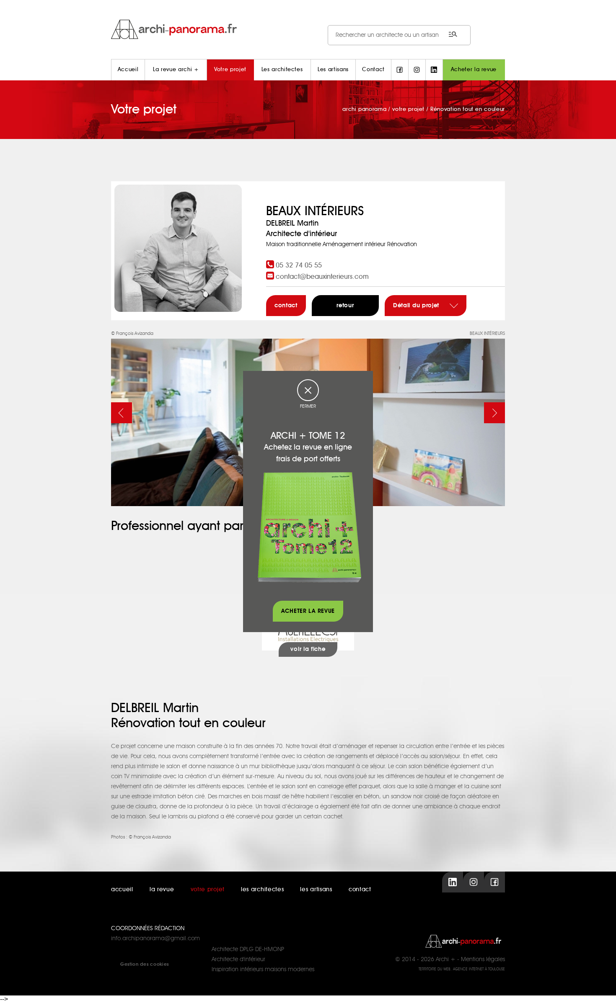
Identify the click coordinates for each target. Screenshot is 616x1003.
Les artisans (333, 69)
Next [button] (494, 412)
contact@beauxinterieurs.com (322, 276)
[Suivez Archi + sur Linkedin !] (434, 69)
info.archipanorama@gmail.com (155, 938)
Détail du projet (417, 306)
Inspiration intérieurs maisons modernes (263, 969)
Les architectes (282, 69)
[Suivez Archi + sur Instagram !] (417, 69)
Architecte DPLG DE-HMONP (248, 949)
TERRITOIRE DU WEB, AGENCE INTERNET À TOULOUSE (462, 969)
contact (286, 306)
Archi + (446, 959)
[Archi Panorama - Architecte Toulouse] (308, 29)
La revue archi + (176, 69)
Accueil (128, 69)
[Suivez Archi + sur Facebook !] (399, 69)
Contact (373, 69)
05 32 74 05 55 (299, 265)
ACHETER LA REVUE (308, 611)
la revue (162, 889)
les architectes (262, 889)
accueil (122, 889)
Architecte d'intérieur (238, 959)
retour (345, 306)
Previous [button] (121, 412)
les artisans (316, 889)
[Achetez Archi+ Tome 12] (309, 527)
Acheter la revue (474, 69)
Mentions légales (483, 959)
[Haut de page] (601, 988)
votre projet (208, 889)
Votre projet (230, 69)
